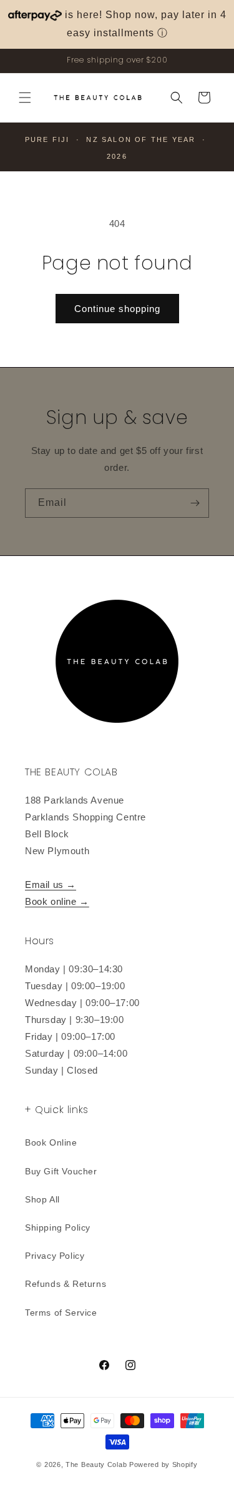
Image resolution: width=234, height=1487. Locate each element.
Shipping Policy (57, 1227)
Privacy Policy (54, 1256)
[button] (25, 97)
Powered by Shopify (163, 1464)
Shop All (42, 1199)
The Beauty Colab (96, 1464)
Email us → (50, 884)
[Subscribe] (194, 503)
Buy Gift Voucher (61, 1171)
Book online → (57, 901)
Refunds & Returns (65, 1284)
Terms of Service (61, 1313)
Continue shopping (117, 308)
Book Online (51, 1142)
